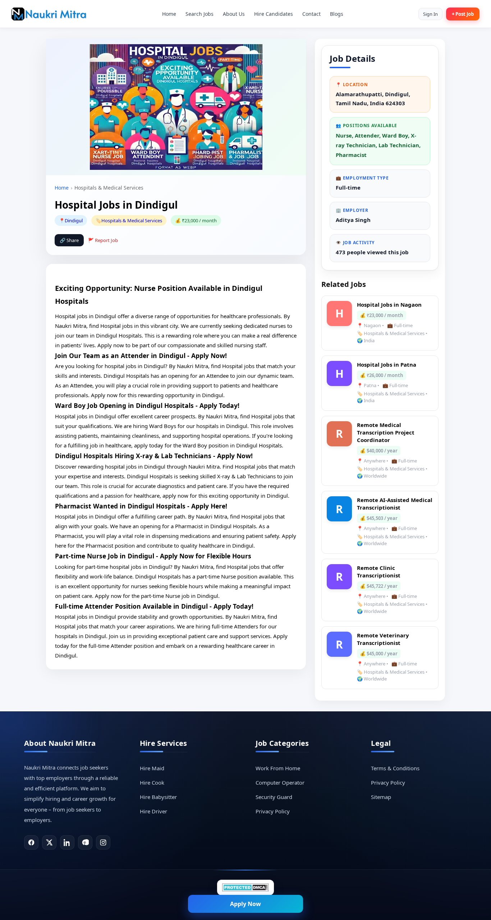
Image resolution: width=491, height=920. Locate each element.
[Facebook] (31, 842)
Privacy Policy (273, 811)
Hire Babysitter (158, 796)
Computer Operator (280, 782)
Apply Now (245, 904)
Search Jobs (199, 13)
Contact (311, 13)
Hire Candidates (273, 13)
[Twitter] (49, 842)
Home (169, 13)
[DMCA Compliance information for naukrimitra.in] (245, 887)
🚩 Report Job (103, 240)
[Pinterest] (85, 842)
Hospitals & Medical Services (131, 220)
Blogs (336, 13)
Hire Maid (152, 768)
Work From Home (278, 768)
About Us (234, 13)
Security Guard (274, 796)
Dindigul (74, 220)
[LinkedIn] (67, 842)
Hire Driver (153, 811)
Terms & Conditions (395, 768)
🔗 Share (69, 240)
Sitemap (381, 796)
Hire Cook (152, 782)
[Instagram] (103, 842)
